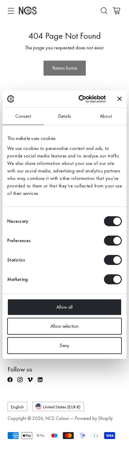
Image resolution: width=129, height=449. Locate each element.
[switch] (113, 241)
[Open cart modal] (116, 10)
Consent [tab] (23, 116)
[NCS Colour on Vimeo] (30, 382)
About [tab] (106, 116)
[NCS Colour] (28, 10)
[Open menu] (10, 10)
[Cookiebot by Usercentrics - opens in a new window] (80, 99)
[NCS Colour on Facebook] (10, 382)
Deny (64, 345)
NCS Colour (57, 418)
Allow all (64, 307)
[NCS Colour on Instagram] (20, 382)
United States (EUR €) (61, 407)
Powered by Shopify (94, 418)
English (17, 407)
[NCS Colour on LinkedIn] (40, 382)
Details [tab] (64, 116)
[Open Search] (103, 10)
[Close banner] (119, 99)
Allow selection (64, 326)
